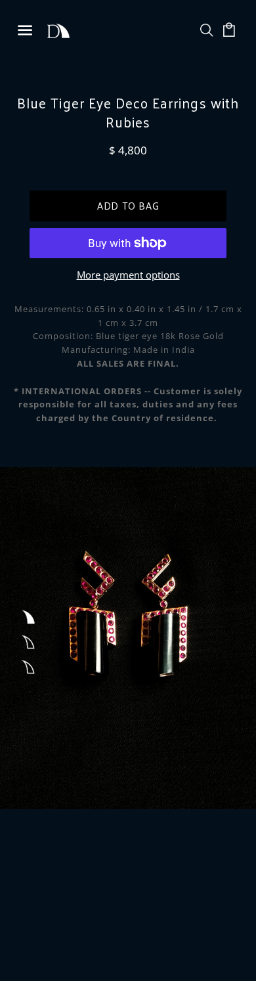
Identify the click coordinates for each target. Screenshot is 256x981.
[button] (27, 617)
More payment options (128, 274)
